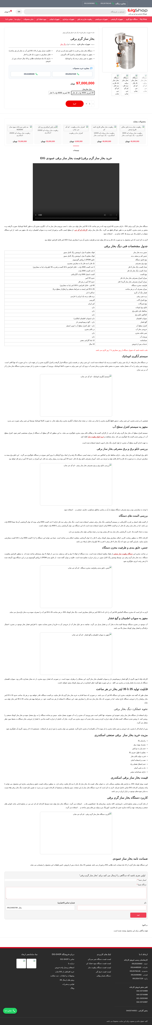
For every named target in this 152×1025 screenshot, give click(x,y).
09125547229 (138, 978)
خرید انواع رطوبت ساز (96, 437)
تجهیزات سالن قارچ (85, 32)
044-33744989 (142, 991)
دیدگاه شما (141, 885)
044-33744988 (142, 995)
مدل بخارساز (87, 89)
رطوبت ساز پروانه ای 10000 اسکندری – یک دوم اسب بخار (104, 134)
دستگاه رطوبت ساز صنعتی (123, 554)
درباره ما (71, 963)
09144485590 (136, 967)
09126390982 (136, 975)
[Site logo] (138, 12)
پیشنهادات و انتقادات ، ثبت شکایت (62, 976)
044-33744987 (142, 1002)
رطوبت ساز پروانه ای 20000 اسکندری (48, 131)
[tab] (76, 149)
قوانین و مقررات (68, 984)
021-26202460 (142, 998)
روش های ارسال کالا (67, 980)
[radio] (82, 93)
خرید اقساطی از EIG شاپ (64, 972)
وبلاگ (72, 988)
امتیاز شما (141, 880)
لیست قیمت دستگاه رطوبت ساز (99, 967)
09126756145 (135, 971)
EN (19, 12)
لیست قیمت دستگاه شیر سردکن (99, 959)
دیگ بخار (76, 32)
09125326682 (137, 964)
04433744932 (131, 1011)
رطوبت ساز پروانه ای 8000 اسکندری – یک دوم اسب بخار (132, 134)
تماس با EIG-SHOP (67, 959)
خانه (93, 32)
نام (145, 903)
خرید (74, 104)
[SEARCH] (26, 12)
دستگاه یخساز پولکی (103, 976)
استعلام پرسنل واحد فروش (64, 967)
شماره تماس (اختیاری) (66, 903)
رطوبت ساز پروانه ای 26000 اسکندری (19, 134)
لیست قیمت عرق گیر (103, 972)
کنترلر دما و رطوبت (76, 133)
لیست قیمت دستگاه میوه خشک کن (98, 963)
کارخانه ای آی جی (80, 230)
